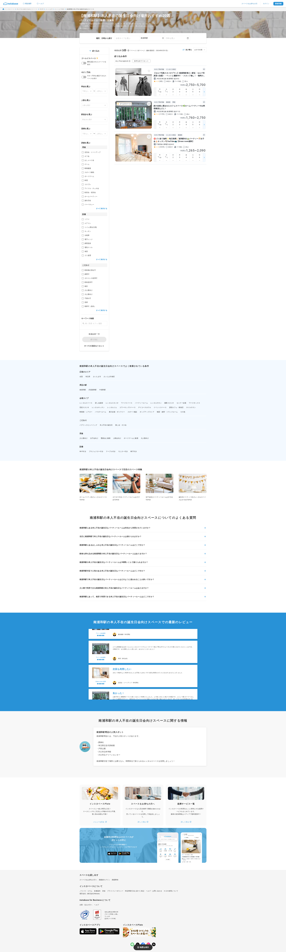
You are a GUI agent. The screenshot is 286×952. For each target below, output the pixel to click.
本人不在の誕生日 (121, 61)
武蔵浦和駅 (93, 390)
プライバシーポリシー (115, 891)
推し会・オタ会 (120, 425)
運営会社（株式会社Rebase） (90, 893)
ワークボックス (194, 403)
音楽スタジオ (84, 407)
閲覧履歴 (28, 3)
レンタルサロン (156, 403)
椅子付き (133, 451)
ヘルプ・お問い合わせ (154, 891)
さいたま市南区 (60, 9)
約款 (104, 891)
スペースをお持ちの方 (250, 3)
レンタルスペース (86, 403)
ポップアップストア (147, 412)
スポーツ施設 (132, 412)
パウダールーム (100, 412)
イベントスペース (160, 407)
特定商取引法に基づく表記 (134, 891)
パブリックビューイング (88, 425)
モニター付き (123, 451)
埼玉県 (42, 9)
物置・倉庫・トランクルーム (167, 412)
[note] (154, 944)
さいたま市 (49, 9)
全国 (81, 376)
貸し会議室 (99, 403)
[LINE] (132, 944)
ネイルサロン (191, 407)
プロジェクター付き (96, 451)
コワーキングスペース (128, 407)
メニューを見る (98, 822)
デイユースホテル (144, 407)
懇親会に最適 (105, 438)
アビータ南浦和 (100, 641)
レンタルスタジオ (112, 403)
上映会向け (117, 438)
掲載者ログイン (104, 880)
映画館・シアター (86, 412)
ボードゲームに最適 (131, 438)
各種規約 (97, 891)
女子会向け (94, 438)
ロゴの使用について (171, 891)
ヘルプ (41, 3)
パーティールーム (141, 403)
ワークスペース (126, 403)
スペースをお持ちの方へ (88, 880)
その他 (182, 412)
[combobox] (152, 38)
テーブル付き (111, 451)
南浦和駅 (83, 390)
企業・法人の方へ (86, 905)
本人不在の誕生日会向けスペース (27, 9)
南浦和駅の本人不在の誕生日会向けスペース (80, 9)
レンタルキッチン (98, 407)
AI (204, 69)
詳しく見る (142, 822)
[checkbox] (82, 152)
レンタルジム (112, 407)
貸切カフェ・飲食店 (176, 407)
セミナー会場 (181, 403)
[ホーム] (10, 3)
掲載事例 (115, 880)
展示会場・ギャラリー (117, 412)
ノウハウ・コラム (86, 891)
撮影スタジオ (169, 403)
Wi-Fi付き (83, 451)
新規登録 (278, 3)
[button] (143, 529)
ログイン (266, 3)
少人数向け (84, 438)
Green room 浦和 (101, 665)
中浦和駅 (102, 390)
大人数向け (145, 438)
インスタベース (10, 9)
